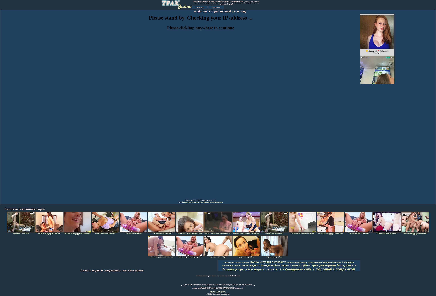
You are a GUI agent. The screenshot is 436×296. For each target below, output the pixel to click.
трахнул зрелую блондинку (297, 262)
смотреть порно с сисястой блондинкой (236, 262)
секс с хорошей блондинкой (329, 269)
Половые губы (198, 202)
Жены (190, 202)
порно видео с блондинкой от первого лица (270, 265)
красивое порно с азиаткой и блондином (270, 269)
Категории (200, 7)
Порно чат (216, 7)
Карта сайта (215, 292)
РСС (224, 292)
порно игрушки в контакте (268, 261)
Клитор (185, 202)
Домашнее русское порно (213, 202)
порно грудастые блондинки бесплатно (324, 262)
